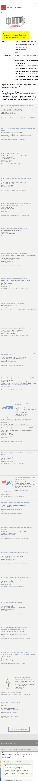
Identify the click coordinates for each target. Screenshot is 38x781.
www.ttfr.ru (18, 52)
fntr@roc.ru (22, 50)
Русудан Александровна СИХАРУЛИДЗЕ (13, 780)
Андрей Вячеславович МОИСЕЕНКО (12, 761)
